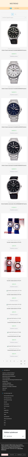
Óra (15, 48)
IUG (16, 48)
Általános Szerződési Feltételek (9, 386)
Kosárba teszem (14, 56)
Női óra (9, 240)
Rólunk (4, 390)
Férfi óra (12, 48)
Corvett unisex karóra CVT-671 (14, 280)
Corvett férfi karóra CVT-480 (14, 336)
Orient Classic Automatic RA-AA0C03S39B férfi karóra (14, 88)
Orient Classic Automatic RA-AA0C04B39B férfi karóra (14, 50)
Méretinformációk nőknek (8, 374)
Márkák (9, 48)
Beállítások (19, 454)
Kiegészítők (6, 410)
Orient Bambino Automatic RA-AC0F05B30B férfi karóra (14, 204)
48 (21, 364)
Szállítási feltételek (6, 383)
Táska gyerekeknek (8, 418)
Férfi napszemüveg (8, 399)
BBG (5, 422)
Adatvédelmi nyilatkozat (7, 384)
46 (21, 361)
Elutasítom (12, 454)
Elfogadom (5, 454)
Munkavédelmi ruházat (9, 395)
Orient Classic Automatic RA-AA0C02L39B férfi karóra (14, 127)
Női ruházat (6, 404)
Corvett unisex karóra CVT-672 (14, 242)
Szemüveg (6, 412)
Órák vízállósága (6, 378)
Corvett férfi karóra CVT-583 (14, 322)
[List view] (15, 14)
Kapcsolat (4, 388)
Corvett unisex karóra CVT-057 (14, 308)
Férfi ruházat (6, 406)
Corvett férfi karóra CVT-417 (14, 350)
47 (24, 361)
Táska (5, 414)
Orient (19, 48)
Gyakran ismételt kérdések (8, 373)
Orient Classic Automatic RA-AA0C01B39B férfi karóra (14, 165)
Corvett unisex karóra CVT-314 (14, 294)
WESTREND (14, 3)
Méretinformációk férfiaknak (8, 376)
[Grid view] (12, 14)
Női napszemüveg (7, 397)
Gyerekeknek (6, 416)
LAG (5, 420)
